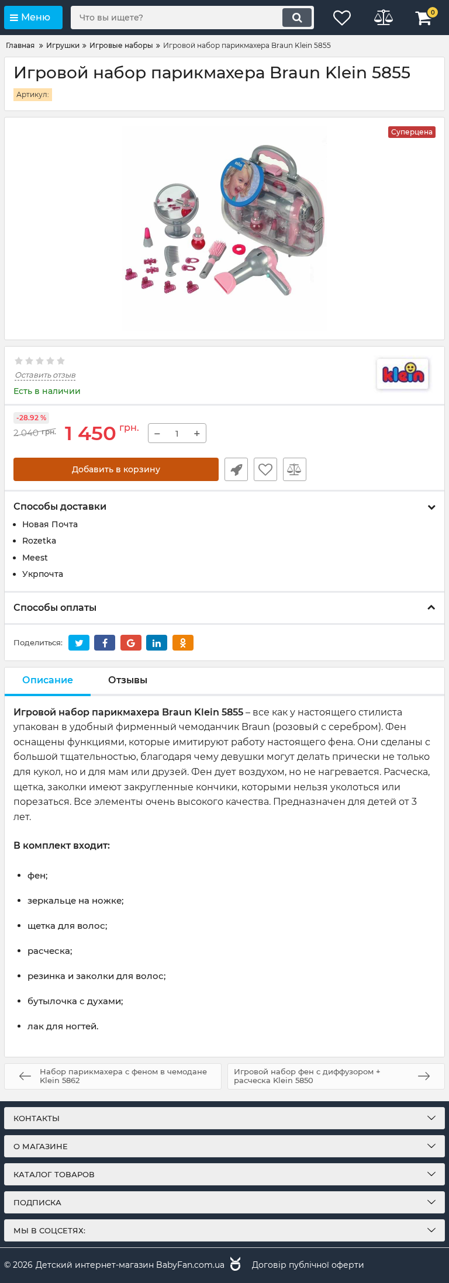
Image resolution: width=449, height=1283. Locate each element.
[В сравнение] (294, 469)
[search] (297, 17)
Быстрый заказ (236, 469)
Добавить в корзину (116, 469)
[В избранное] (265, 469)
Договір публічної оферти (308, 1265)
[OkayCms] (233, 1265)
